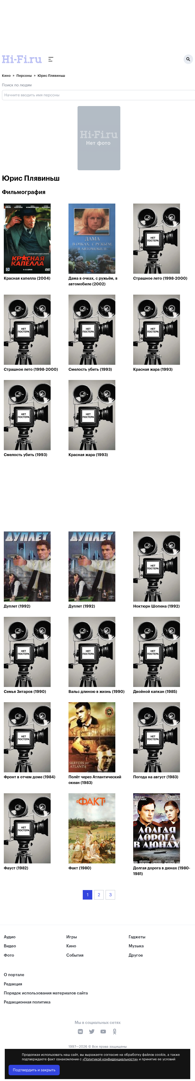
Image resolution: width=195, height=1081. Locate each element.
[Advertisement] (99, 495)
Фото (9, 955)
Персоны (24, 75)
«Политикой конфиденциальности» (110, 1059)
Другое (136, 955)
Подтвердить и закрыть (34, 1070)
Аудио (9, 937)
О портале (14, 975)
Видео (10, 946)
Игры (71, 937)
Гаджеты (137, 937)
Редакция (13, 984)
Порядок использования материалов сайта (46, 993)
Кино (6, 75)
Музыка (136, 946)
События (74, 955)
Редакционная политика (27, 1002)
